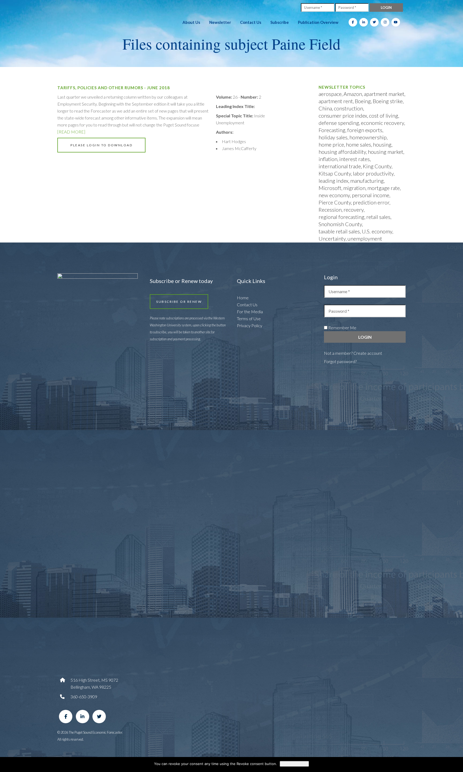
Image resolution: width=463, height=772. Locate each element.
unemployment (365, 238)
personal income (370, 195)
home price (331, 144)
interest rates (354, 159)
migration (354, 188)
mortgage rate (383, 188)
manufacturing (367, 180)
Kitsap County (335, 173)
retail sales (378, 217)
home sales (358, 144)
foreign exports (364, 130)
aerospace (330, 94)
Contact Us (247, 304)
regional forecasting (341, 217)
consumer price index (343, 115)
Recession (330, 209)
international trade (340, 166)
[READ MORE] (71, 131)
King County (377, 166)
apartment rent (336, 101)
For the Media (250, 311)
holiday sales (333, 137)
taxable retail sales (339, 231)
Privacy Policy (249, 325)
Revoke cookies (294, 764)
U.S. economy (377, 231)
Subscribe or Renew (179, 302)
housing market (385, 151)
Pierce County (335, 202)
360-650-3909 (83, 696)
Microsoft (330, 188)
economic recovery (382, 123)
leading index (333, 180)
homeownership (368, 137)
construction (348, 108)
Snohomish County (340, 224)
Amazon (352, 94)
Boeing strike (388, 101)
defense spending (339, 123)
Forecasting (332, 130)
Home (243, 297)
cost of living (383, 115)
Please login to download (101, 145)
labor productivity (373, 173)
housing (382, 144)
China (325, 108)
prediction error (371, 202)
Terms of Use (249, 318)
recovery (353, 209)
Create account (367, 353)
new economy (334, 195)
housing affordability (342, 151)
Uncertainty (332, 238)
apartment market (384, 94)
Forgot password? (340, 361)
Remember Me (341, 327)
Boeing (363, 101)
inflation (328, 159)
